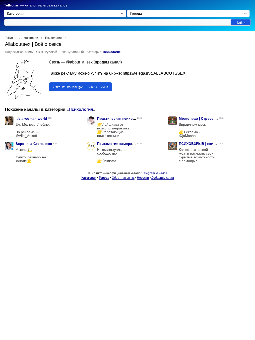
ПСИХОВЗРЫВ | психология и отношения (215, 144)
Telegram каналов (154, 173)
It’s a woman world (31, 118)
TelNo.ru (11, 5)
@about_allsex (79, 62)
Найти (241, 22)
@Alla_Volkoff (26, 136)
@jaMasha (187, 136)
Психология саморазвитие (120, 144)
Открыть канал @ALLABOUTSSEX (80, 87)
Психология (112, 52)
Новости (143, 177)
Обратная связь (123, 177)
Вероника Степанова (33, 144)
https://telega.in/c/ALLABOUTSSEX (154, 73)
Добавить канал (162, 177)
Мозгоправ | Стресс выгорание (206, 118)
